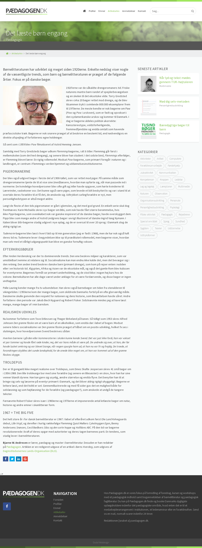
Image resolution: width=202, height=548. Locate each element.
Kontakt (142, 10)
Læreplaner (166, 186)
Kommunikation (167, 172)
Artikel (160, 158)
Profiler (92, 10)
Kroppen (164, 179)
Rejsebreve (184, 214)
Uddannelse (174, 228)
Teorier (158, 228)
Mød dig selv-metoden (174, 101)
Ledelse (178, 179)
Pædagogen (14, 447)
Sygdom (144, 228)
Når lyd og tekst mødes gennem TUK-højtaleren (176, 80)
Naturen (144, 193)
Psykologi (175, 207)
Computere (175, 158)
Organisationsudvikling (152, 200)
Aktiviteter (145, 158)
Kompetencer (147, 179)
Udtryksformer (147, 235)
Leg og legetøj (147, 186)
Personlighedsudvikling (152, 207)
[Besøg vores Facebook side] (7, 509)
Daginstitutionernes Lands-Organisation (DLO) (30, 451)
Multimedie (184, 186)
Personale (175, 200)
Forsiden (58, 499)
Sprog (166, 221)
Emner (101, 10)
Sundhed (180, 221)
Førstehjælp (174, 165)
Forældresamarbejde (151, 165)
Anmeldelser (128, 10)
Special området (148, 221)
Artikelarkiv (114, 10)
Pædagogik (167, 214)
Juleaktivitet (146, 172)
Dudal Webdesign (101, 542)
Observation (161, 193)
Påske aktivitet (147, 214)
